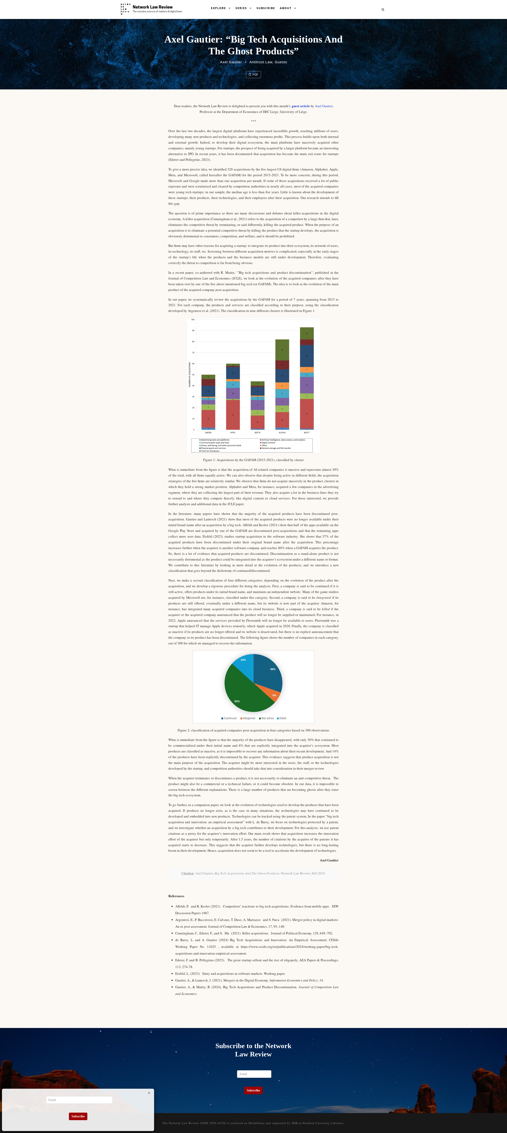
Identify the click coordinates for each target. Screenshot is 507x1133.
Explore (218, 8)
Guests (281, 62)
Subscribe (265, 8)
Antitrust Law (260, 62)
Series (241, 8)
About (286, 8)
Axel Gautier (231, 62)
